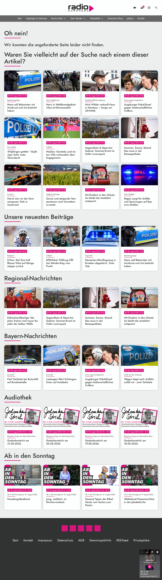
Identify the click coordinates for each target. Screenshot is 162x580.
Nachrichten (57, 18)
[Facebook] (11, 7)
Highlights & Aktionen (36, 18)
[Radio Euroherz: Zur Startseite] (81, 8)
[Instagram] (17, 7)
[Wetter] (149, 7)
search (156, 7)
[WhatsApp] (6, 7)
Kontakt (141, 18)
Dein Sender (76, 18)
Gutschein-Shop (115, 18)
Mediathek (95, 18)
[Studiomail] (22, 7)
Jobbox (130, 18)
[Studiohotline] (27, 7)
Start (20, 18)
